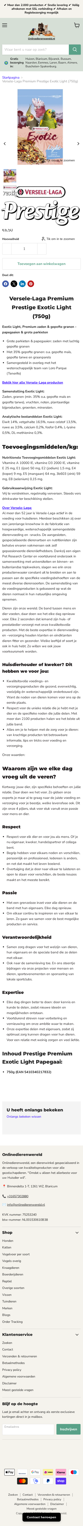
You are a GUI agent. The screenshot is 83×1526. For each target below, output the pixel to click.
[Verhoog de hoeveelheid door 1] (41, 249)
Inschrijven (68, 1429)
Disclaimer (9, 1383)
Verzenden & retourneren (19, 1356)
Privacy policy (11, 1370)
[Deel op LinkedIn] (22, 283)
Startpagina (10, 77)
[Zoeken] (75, 49)
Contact (7, 1349)
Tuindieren (9, 1301)
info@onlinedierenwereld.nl (26, 1205)
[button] (10, 176)
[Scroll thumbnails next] (78, 143)
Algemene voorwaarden (18, 1376)
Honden (7, 1241)
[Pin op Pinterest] (30, 283)
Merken (7, 1308)
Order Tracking (12, 1322)
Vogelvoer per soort (16, 1254)
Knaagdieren (10, 1268)
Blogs (6, 1315)
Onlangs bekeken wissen (24, 1116)
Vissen (7, 1295)
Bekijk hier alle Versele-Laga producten (32, 382)
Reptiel (7, 1281)
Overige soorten (13, 1288)
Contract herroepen (41, 1517)
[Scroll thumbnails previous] (4, 143)
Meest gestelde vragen (17, 1390)
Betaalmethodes (13, 1363)
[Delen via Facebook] (5, 283)
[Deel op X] (14, 283)
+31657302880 (17, 1196)
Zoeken (7, 1343)
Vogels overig (11, 1261)
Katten (6, 1247)
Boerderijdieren (12, 1274)
